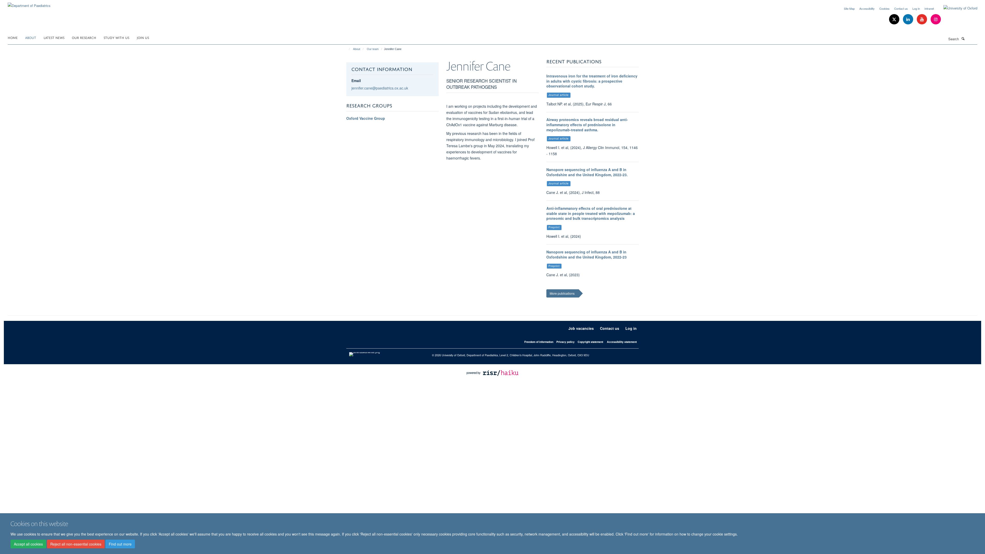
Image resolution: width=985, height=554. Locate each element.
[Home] (347, 49)
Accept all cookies (28, 544)
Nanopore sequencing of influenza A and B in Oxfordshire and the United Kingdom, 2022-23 (586, 254)
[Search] (963, 38)
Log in (916, 8)
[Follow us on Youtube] (922, 19)
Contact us (901, 8)
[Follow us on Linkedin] (908, 19)
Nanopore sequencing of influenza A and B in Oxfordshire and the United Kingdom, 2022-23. (587, 172)
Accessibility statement (622, 342)
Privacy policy (565, 342)
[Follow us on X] (894, 19)
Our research (84, 37)
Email (356, 80)
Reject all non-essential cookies (75, 544)
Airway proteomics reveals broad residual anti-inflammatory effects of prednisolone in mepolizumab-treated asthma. (587, 124)
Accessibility (867, 8)
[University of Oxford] (956, 8)
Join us (143, 37)
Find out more (120, 544)
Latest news (54, 37)
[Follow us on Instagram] (936, 19)
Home (13, 37)
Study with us (116, 37)
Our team (373, 49)
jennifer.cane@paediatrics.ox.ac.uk (379, 88)
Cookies (884, 8)
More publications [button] (562, 293)
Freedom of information (538, 342)
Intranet (929, 8)
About (30, 37)
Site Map (849, 8)
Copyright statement (590, 342)
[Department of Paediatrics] (29, 3)
